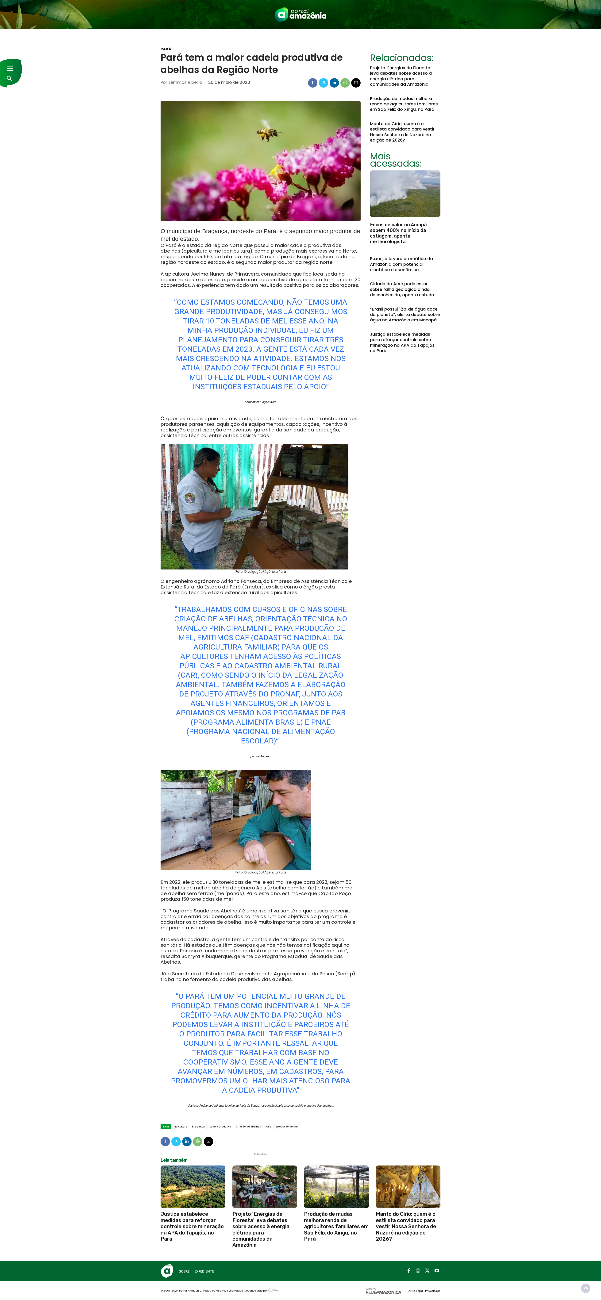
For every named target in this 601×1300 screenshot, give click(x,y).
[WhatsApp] (345, 83)
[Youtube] (436, 1270)
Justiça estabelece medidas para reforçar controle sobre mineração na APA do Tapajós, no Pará (402, 342)
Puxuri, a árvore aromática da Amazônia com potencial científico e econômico (401, 264)
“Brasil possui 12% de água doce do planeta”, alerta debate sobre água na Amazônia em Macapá (405, 314)
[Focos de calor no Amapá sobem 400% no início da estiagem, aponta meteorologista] (405, 193)
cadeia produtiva (220, 1126)
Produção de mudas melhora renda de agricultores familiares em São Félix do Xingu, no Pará (404, 104)
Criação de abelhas (248, 1126)
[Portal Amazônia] (300, 14)
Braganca (198, 1126)
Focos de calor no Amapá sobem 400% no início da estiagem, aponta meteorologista (398, 233)
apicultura (180, 1126)
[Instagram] (418, 1270)
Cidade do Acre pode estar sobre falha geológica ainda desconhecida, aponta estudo (402, 289)
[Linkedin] (334, 83)
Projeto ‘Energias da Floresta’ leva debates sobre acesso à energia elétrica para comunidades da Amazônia (401, 76)
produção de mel (287, 1126)
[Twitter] (323, 83)
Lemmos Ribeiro (185, 82)
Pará (166, 49)
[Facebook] (312, 83)
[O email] (356, 83)
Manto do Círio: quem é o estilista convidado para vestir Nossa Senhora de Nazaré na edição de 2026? (402, 132)
